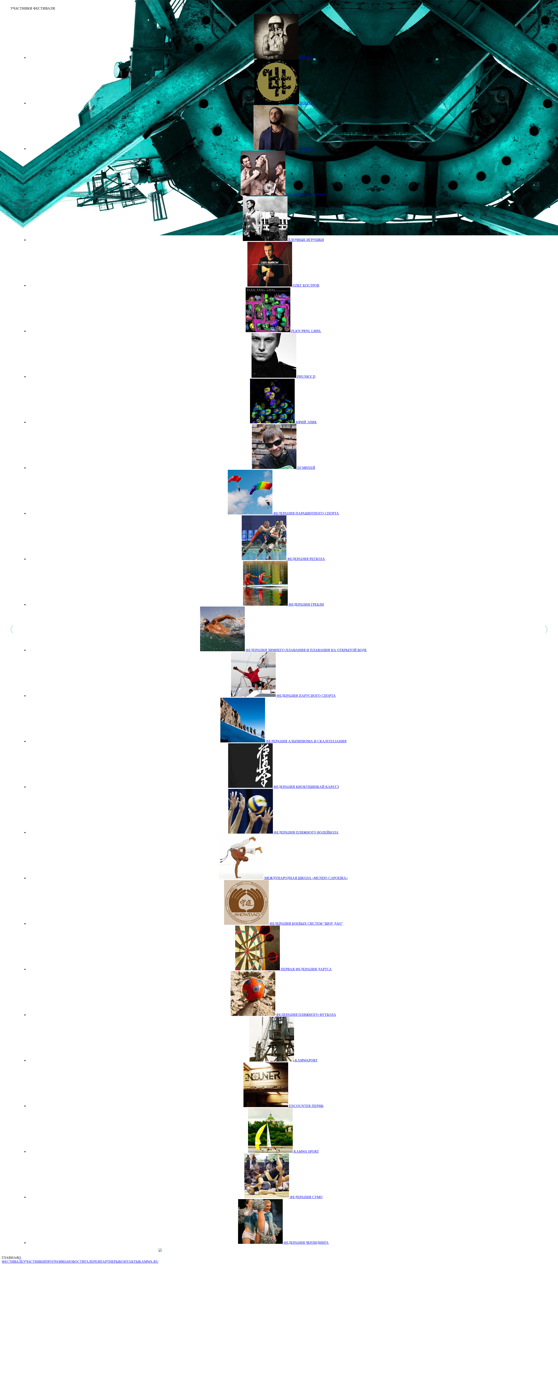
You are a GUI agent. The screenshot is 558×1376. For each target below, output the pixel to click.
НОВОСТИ (76, 1261)
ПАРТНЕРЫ (109, 1261)
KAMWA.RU (148, 1261)
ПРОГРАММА (56, 1261)
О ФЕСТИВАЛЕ (12, 1259)
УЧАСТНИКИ (34, 1261)
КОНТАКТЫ (129, 1261)
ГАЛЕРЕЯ (92, 1261)
